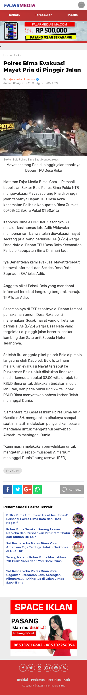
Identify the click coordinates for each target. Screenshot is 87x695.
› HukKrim (19, 55)
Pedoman (38, 679)
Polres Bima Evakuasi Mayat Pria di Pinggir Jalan (42, 66)
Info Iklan (54, 679)
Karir (67, 679)
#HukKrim (12, 470)
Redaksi (22, 679)
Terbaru (14, 15)
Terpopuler (43, 15)
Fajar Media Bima (54, 685)
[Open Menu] (81, 5)
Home (7, 55)
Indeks (72, 15)
